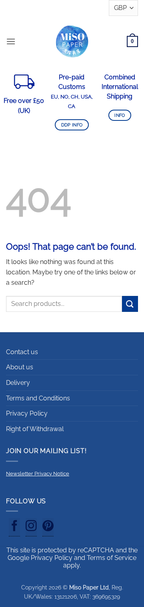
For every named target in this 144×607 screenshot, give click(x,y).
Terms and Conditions (38, 398)
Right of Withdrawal (35, 429)
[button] (11, 41)
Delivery (18, 382)
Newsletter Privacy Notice (37, 474)
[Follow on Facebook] (14, 527)
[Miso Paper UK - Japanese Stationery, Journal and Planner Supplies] (72, 41)
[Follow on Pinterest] (48, 527)
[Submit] (130, 303)
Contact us (22, 352)
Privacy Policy (27, 413)
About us (19, 367)
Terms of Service (111, 558)
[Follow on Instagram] (31, 527)
